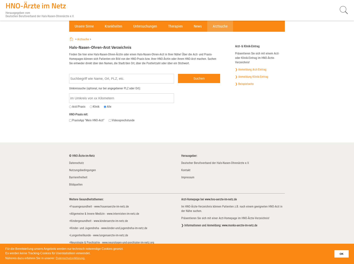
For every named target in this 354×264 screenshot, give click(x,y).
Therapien (175, 26)
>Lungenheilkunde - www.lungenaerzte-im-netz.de (98, 235)
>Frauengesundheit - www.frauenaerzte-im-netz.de (99, 206)
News (198, 26)
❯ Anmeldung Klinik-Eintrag (251, 76)
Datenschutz (76, 163)
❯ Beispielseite (244, 84)
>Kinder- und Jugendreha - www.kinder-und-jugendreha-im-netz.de (108, 228)
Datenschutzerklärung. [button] (70, 258)
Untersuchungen (145, 26)
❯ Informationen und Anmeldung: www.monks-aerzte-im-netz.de (219, 225)
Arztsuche (220, 26)
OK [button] (341, 253)
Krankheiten (113, 26)
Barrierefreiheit (78, 177)
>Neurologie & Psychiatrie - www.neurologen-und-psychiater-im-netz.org (111, 242)
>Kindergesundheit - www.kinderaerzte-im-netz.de (98, 221)
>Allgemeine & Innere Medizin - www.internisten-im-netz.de (104, 213)
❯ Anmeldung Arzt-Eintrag (250, 69)
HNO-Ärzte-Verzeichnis (198, 206)
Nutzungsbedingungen (82, 170)
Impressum (187, 177)
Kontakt (185, 170)
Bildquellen (76, 184)
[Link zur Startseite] (71, 39)
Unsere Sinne (84, 26)
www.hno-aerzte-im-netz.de (221, 199)
